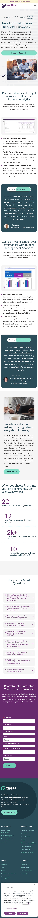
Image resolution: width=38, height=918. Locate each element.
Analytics (15, 16)
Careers (3, 882)
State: (5, 736)
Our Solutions (7, 16)
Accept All (22, 913)
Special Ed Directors (27, 846)
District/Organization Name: (12, 748)
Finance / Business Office (28, 843)
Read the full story (21, 189)
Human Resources (26, 834)
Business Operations (7, 839)
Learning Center (14, 1)
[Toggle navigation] (35, 6)
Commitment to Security (8, 874)
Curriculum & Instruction (28, 830)
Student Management (7, 836)
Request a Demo (17, 53)
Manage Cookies (11, 908)
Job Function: (7, 755)
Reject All (10, 913)
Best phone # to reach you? (11, 743)
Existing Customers (25, 1)
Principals (23, 840)
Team (2, 867)
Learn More (10, 471)
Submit (7, 766)
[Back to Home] (1, 16)
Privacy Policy (25, 867)
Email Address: (8, 731)
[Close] (35, 885)
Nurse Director (25, 837)
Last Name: (7, 724)
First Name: (7, 718)
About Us (4, 864)
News (3, 871)
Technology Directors (27, 852)
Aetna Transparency (26, 871)
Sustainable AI (25, 874)
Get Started (7, 812)
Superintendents (25, 849)
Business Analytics (22, 16)
